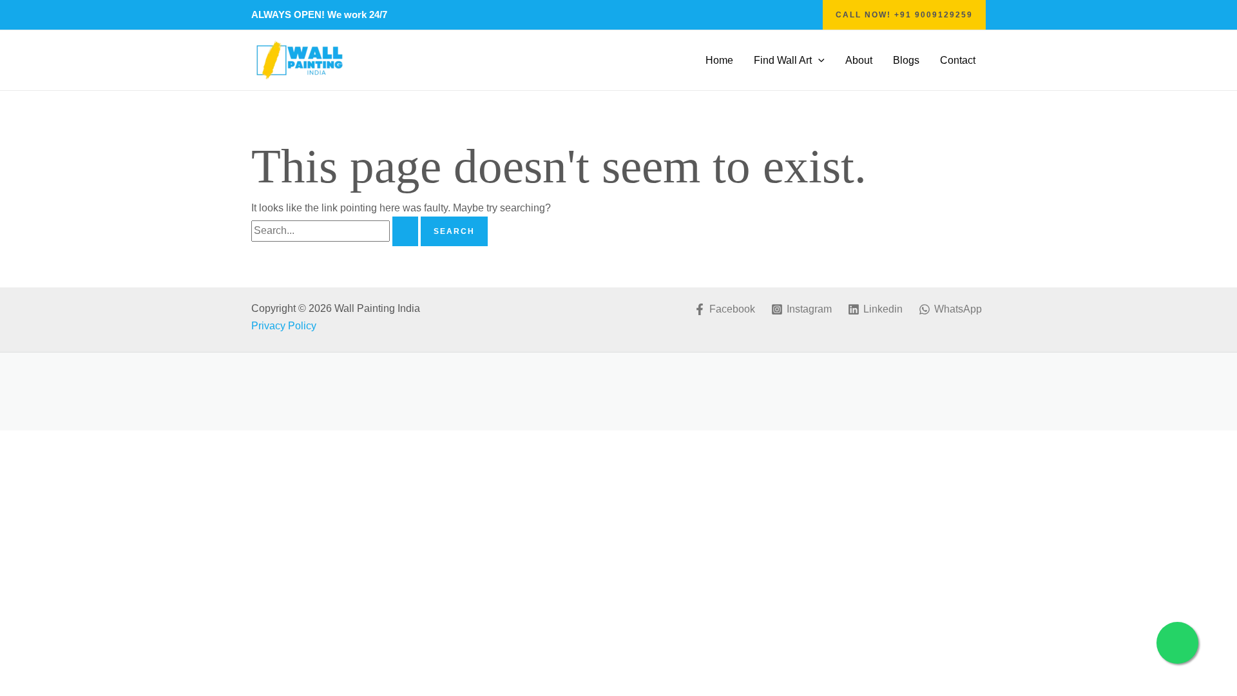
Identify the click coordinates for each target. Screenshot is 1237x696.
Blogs (906, 60)
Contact (957, 60)
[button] (904, 15)
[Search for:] (336, 230)
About (858, 60)
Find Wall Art (783, 60)
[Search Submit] (405, 231)
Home (719, 60)
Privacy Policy (285, 325)
